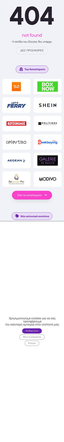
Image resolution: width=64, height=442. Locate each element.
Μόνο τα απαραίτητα (32, 337)
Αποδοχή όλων (32, 330)
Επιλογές (32, 343)
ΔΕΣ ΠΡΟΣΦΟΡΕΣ (32, 50)
